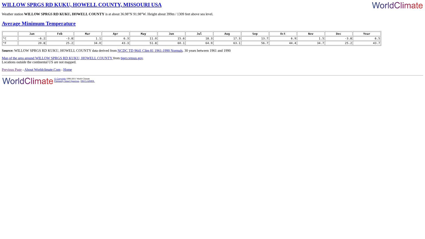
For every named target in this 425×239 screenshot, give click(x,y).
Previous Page (12, 69)
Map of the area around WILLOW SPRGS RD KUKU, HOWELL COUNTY (57, 58)
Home (67, 69)
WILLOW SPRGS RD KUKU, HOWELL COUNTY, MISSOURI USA (82, 5)
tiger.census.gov (132, 58)
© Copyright (60, 78)
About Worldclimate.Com (42, 69)
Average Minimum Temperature (39, 23)
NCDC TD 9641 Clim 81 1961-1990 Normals (150, 50)
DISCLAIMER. (88, 81)
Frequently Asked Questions (66, 81)
